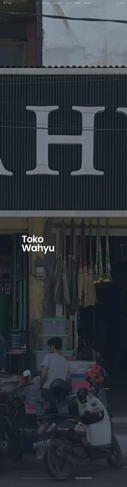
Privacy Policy (69, 3)
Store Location (46, 3)
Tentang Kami (87, 3)
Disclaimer (78, 3)
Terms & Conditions (57, 3)
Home (37, 3)
